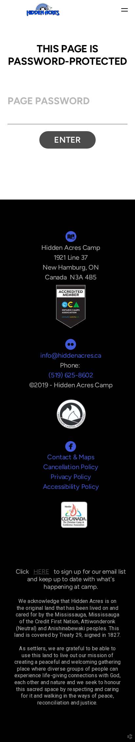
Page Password (49, 101)
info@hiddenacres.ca (70, 355)
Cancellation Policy (70, 467)
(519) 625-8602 (70, 375)
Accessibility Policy (71, 487)
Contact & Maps (70, 457)
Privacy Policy (70, 477)
